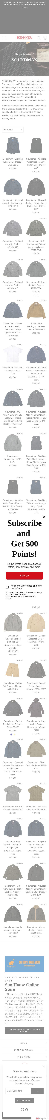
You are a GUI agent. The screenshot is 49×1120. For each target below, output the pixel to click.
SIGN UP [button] (24, 575)
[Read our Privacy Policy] (41, 592)
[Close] (44, 517)
